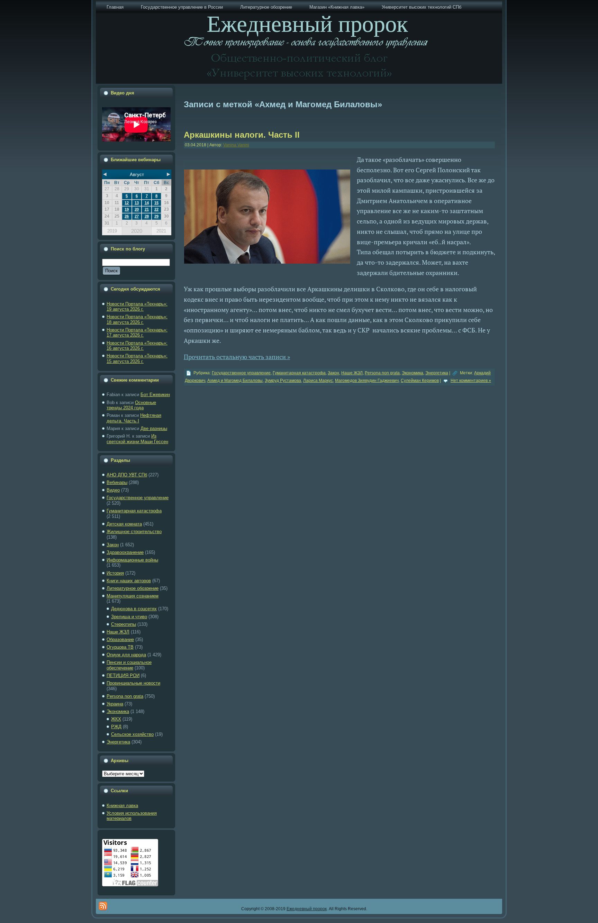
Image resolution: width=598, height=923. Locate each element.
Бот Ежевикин (155, 394)
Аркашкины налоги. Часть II (242, 134)
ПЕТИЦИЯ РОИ (123, 675)
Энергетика (118, 741)
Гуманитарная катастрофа (134, 510)
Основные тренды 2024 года (131, 405)
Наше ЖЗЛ (118, 631)
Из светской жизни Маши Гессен (137, 438)
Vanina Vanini (236, 145)
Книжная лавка (122, 805)
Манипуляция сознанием (132, 595)
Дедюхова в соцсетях (134, 608)
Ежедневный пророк (307, 908)
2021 (161, 231)
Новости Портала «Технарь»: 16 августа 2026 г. (137, 345)
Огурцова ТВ (120, 647)
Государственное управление (138, 497)
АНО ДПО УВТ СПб (127, 474)
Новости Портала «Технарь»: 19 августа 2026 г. (137, 306)
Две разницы (154, 428)
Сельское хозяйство (132, 734)
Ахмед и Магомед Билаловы (235, 380)
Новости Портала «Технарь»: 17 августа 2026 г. (137, 332)
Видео (113, 490)
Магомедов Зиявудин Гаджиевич (367, 380)
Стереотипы (123, 624)
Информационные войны (132, 560)
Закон (113, 544)
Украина (115, 703)
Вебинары (117, 482)
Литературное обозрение (132, 588)
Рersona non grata (125, 696)
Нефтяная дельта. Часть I (134, 418)
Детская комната (124, 524)
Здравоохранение (125, 552)
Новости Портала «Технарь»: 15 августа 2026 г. (137, 358)
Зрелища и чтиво (129, 616)
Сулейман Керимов (420, 380)
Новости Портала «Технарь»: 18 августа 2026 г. (137, 319)
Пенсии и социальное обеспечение (129, 665)
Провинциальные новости (133, 683)
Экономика (118, 711)
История (115, 573)
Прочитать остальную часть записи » (237, 357)
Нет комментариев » (471, 380)
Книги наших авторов (129, 580)
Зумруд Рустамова (283, 380)
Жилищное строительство (134, 531)
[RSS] (103, 906)
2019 (112, 231)
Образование (120, 639)
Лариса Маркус (318, 380)
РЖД (116, 726)
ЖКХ (116, 719)
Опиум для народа (126, 654)
